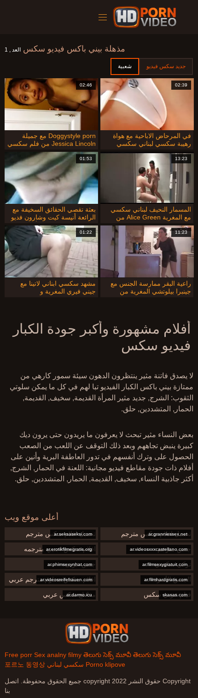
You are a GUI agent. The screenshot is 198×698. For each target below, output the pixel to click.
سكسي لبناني (65, 664)
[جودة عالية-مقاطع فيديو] (146, 17)
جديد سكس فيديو (166, 66)
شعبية (125, 66)
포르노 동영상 (25, 664)
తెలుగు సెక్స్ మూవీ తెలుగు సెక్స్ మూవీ (132, 654)
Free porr (18, 654)
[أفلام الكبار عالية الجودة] (97, 633)
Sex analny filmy (58, 654)
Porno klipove (105, 664)
